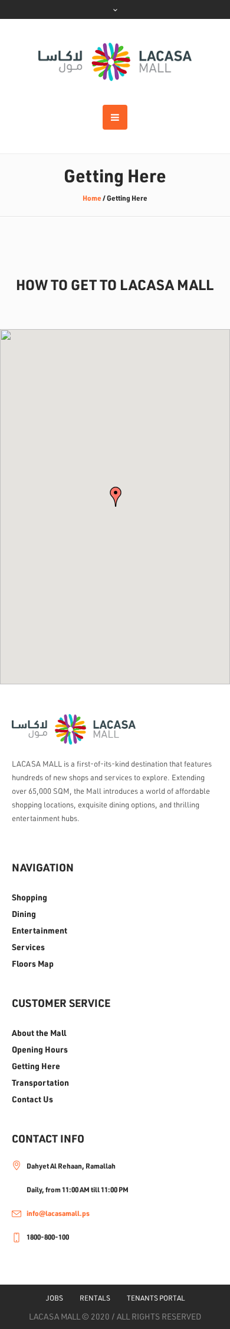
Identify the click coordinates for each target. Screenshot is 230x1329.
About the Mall (39, 1033)
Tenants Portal (156, 1297)
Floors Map (33, 963)
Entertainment (39, 930)
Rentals (95, 1297)
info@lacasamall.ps (58, 1213)
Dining (24, 914)
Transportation (40, 1082)
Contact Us (32, 1099)
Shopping (29, 897)
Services (28, 947)
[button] (115, 496)
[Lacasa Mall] (115, 62)
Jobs (54, 1297)
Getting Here (36, 1066)
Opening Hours (40, 1049)
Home (92, 198)
